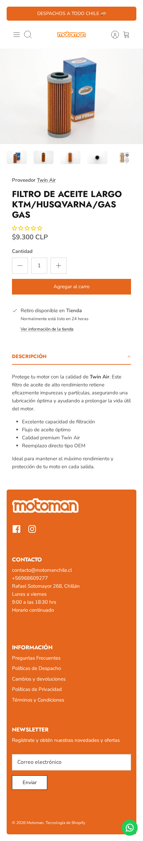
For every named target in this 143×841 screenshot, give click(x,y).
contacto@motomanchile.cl (42, 570)
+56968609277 (30, 578)
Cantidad (22, 251)
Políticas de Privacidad (37, 689)
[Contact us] (130, 828)
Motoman (35, 822)
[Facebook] (16, 529)
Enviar (30, 782)
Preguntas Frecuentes (36, 658)
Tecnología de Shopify (65, 822)
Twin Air (46, 180)
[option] (71, 96)
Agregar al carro (71, 286)
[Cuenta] (111, 34)
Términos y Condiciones (38, 700)
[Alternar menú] (16, 34)
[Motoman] (71, 34)
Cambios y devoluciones (39, 679)
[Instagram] (32, 529)
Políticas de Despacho (36, 668)
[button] (71, 357)
